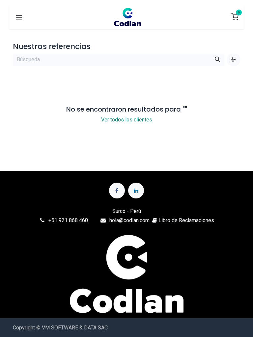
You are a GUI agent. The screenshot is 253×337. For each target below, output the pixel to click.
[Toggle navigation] (19, 17)
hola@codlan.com (129, 220)
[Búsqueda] (217, 59)
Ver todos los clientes (126, 120)
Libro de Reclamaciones (185, 220)
